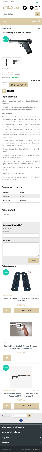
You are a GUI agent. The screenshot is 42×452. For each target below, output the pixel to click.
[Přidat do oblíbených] (4, 91)
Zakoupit (26, 310)
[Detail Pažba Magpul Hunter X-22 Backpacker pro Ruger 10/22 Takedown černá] (21, 377)
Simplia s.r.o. (36, 449)
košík (37, 8)
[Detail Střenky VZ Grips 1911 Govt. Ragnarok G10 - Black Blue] (21, 281)
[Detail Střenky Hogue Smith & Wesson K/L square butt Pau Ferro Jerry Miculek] (21, 329)
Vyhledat (37, 14)
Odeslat (33, 260)
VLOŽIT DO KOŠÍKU (18, 85)
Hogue (10, 72)
